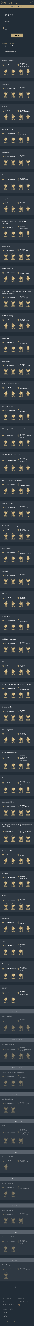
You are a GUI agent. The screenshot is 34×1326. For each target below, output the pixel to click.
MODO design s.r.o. (8, 896)
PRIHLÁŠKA (5, 1316)
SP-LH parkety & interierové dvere (13, 1072)
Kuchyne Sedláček (8, 802)
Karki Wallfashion (8, 1044)
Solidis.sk (5, 571)
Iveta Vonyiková (7, 1016)
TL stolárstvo (6, 616)
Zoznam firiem (22, 1298)
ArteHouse (5, 84)
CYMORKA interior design (10, 526)
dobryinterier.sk (7, 199)
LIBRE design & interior (9, 752)
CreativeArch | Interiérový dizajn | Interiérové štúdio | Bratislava (16, 292)
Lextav (4, 1126)
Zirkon (4, 778)
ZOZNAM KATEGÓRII (23, 1301)
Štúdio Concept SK (8, 1237)
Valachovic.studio (7, 503)
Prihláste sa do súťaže (17, 7)
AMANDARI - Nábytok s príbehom (13, 455)
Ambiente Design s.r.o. (9, 639)
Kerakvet (5, 873)
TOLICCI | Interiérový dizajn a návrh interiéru (16, 684)
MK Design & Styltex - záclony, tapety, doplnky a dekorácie (17, 825)
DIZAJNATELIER (7, 406)
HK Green (5, 594)
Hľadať (17, 35)
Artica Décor (6, 152)
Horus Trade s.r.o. (8, 129)
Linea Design (6, 338)
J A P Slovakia (6, 548)
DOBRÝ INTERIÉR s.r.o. (9, 851)
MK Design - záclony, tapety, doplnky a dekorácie (14, 430)
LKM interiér (6, 662)
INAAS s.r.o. (6, 246)
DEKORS (5, 988)
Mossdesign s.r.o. (7, 964)
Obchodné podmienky (8, 1305)
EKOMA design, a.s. (8, 60)
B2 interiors (5, 919)
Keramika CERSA (7, 1157)
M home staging (7, 707)
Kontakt (4, 1313)
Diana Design (6, 1265)
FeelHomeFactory (7, 316)
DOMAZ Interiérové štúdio (10, 384)
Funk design (6, 361)
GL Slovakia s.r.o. (7, 1210)
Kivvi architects (7, 175)
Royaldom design (7, 1099)
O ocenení (5, 1301)
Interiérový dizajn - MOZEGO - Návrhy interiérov (14, 222)
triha (3, 941)
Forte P (4, 107)
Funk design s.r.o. (7, 730)
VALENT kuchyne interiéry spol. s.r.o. (14, 480)
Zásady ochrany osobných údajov (7, 1308)
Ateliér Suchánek (7, 269)
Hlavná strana (6, 1298)
